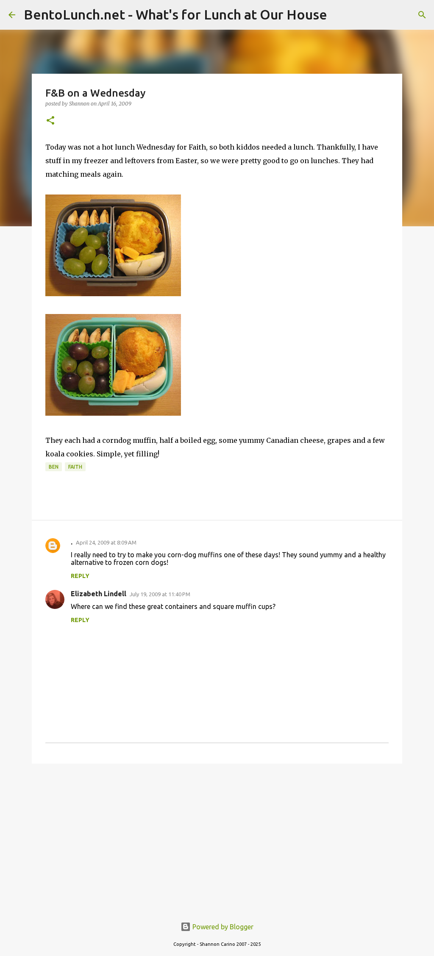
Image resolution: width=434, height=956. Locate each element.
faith (75, 467)
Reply (80, 575)
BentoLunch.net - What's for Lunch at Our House (175, 14)
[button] (50, 121)
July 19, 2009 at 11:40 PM (160, 594)
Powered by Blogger (222, 927)
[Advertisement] (217, 835)
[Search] (422, 15)
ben (53, 467)
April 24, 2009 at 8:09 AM (106, 542)
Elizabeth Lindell (98, 594)
